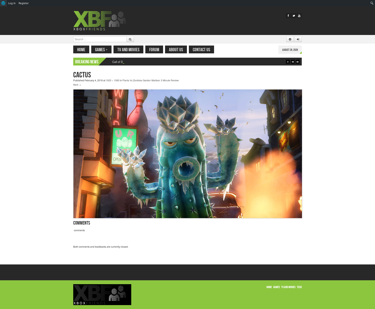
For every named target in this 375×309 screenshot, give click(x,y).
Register (24, 3)
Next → (77, 84)
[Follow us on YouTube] (299, 15)
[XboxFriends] (102, 20)
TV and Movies (128, 50)
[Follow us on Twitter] (293, 15)
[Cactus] (187, 153)
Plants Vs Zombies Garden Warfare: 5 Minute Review (150, 80)
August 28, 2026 (290, 50)
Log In (12, 3)
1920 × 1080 (112, 80)
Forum (154, 50)
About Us (176, 50)
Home (81, 50)
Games (101, 50)
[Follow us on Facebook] (288, 15)
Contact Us (201, 50)
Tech (299, 287)
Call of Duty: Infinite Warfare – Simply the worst (141, 62)
